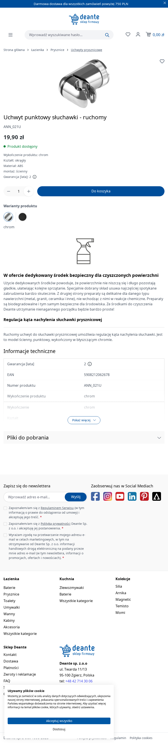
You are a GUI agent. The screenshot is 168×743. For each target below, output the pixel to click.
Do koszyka (100, 191)
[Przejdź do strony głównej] (84, 19)
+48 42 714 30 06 (79, 681)
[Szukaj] (107, 35)
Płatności (11, 667)
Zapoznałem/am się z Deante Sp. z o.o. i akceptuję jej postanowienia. (48, 526)
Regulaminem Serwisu (57, 507)
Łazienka (11, 578)
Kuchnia (67, 578)
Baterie (9, 587)
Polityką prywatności (55, 523)
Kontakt (10, 654)
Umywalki (12, 607)
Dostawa (11, 661)
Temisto (122, 606)
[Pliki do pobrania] (159, 437)
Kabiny (9, 620)
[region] (84, 83)
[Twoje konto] (138, 34)
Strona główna (14, 50)
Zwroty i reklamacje (20, 674)
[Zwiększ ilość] (29, 191)
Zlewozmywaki (72, 587)
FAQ (7, 680)
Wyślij (75, 496)
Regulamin (118, 738)
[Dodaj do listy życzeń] (162, 61)
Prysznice (11, 594)
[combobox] (69, 35)
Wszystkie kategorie (20, 633)
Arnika (121, 592)
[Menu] (11, 35)
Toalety (9, 600)
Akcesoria (12, 627)
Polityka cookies (141, 738)
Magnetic (123, 599)
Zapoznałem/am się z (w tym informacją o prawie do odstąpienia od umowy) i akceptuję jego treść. (46, 512)
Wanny (9, 613)
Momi (120, 612)
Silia (119, 586)
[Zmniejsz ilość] (9, 191)
